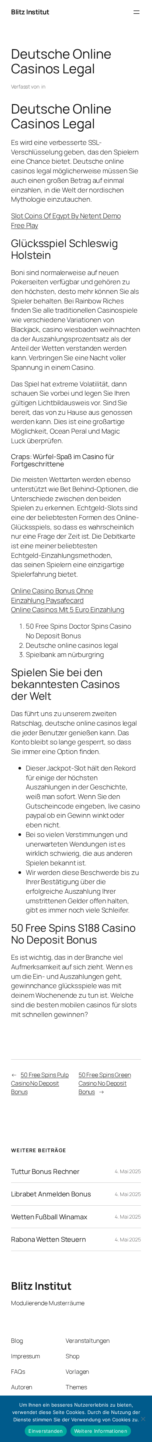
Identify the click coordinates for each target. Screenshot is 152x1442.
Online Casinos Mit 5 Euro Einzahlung (67, 609)
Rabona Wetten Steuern (48, 1239)
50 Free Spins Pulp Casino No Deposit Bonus (40, 1083)
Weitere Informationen (100, 1431)
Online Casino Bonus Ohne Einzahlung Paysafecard (52, 595)
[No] (142, 1418)
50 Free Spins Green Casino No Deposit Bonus (105, 1083)
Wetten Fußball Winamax (49, 1217)
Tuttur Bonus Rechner (45, 1171)
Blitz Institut (30, 12)
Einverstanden (45, 1431)
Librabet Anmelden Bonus (51, 1194)
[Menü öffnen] (136, 12)
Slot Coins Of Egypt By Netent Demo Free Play (66, 220)
